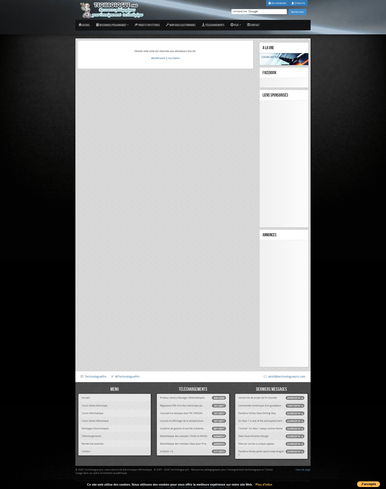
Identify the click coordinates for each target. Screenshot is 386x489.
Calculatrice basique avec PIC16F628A (192, 413)
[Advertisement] (284, 164)
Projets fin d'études (149, 25)
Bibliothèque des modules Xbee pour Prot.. (192, 443)
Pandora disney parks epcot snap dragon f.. (269, 453)
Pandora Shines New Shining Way (269, 413)
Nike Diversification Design (269, 436)
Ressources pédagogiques (113, 25)
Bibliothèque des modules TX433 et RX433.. (192, 436)
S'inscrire (299, 3)
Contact (255, 25)
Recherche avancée (93, 443)
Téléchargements (214, 25)
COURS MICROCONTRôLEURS (278, 56)
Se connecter (278, 3)
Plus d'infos (264, 484)
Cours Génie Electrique (94, 405)
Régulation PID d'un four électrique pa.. (192, 405)
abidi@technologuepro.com (286, 376)
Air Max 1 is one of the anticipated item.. (269, 421)
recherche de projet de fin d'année (269, 397)
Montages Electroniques (182, 25)
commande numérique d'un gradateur (269, 405)
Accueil (86, 25)
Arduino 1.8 (192, 451)
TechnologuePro (95, 376)
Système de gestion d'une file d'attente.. (192, 428)
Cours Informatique (92, 413)
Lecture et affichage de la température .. (192, 421)
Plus (236, 25)
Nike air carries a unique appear (269, 443)
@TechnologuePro (127, 376)
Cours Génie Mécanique (95, 420)
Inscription (174, 58)
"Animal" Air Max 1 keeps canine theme (269, 428)
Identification (158, 58)
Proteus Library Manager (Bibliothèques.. (192, 397)
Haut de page (303, 469)
